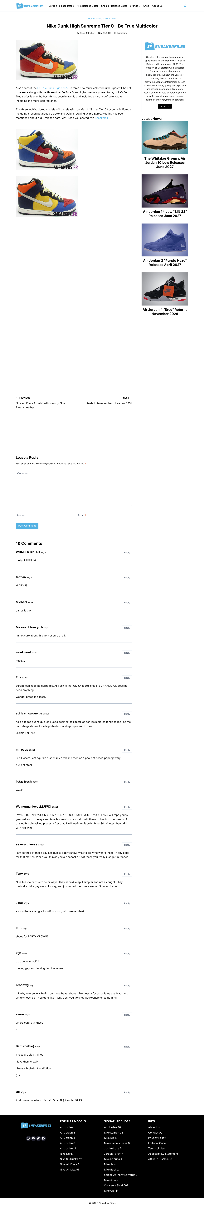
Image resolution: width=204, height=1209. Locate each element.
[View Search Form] (185, 6)
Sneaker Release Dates (114, 5)
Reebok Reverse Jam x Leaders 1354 (109, 401)
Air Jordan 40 (112, 1127)
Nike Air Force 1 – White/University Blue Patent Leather (40, 403)
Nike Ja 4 (110, 1164)
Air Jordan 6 (67, 1143)
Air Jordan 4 (67, 1138)
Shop (146, 5)
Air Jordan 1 (67, 1127)
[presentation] (165, 137)
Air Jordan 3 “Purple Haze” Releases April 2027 (165, 263)
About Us (157, 5)
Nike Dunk (110, 18)
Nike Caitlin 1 (112, 1190)
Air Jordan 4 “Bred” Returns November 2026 (165, 312)
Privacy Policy (157, 1138)
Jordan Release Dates (61, 5)
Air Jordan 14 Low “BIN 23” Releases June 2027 (165, 214)
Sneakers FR (102, 118)
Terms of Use (156, 1148)
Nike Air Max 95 (70, 1169)
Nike (99, 18)
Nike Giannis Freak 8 (117, 1143)
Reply (127, 552)
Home (91, 18)
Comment (24, 473)
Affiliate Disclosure (160, 1159)
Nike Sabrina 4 (113, 1159)
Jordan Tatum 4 (114, 1153)
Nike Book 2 (111, 1169)
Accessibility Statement (163, 1153)
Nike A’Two (111, 1180)
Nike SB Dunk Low (71, 1159)
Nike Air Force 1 (69, 1164)
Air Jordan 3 (67, 1132)
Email (81, 515)
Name (22, 515)
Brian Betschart (87, 33)
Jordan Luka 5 (113, 1148)
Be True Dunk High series (53, 88)
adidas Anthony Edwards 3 (121, 1174)
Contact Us (155, 1132)
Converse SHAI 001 (116, 1185)
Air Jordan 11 (68, 1148)
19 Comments (120, 33)
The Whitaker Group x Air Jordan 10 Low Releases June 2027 (165, 162)
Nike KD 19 (111, 1138)
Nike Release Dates (87, 5)
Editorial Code (157, 1143)
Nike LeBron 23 (113, 1132)
